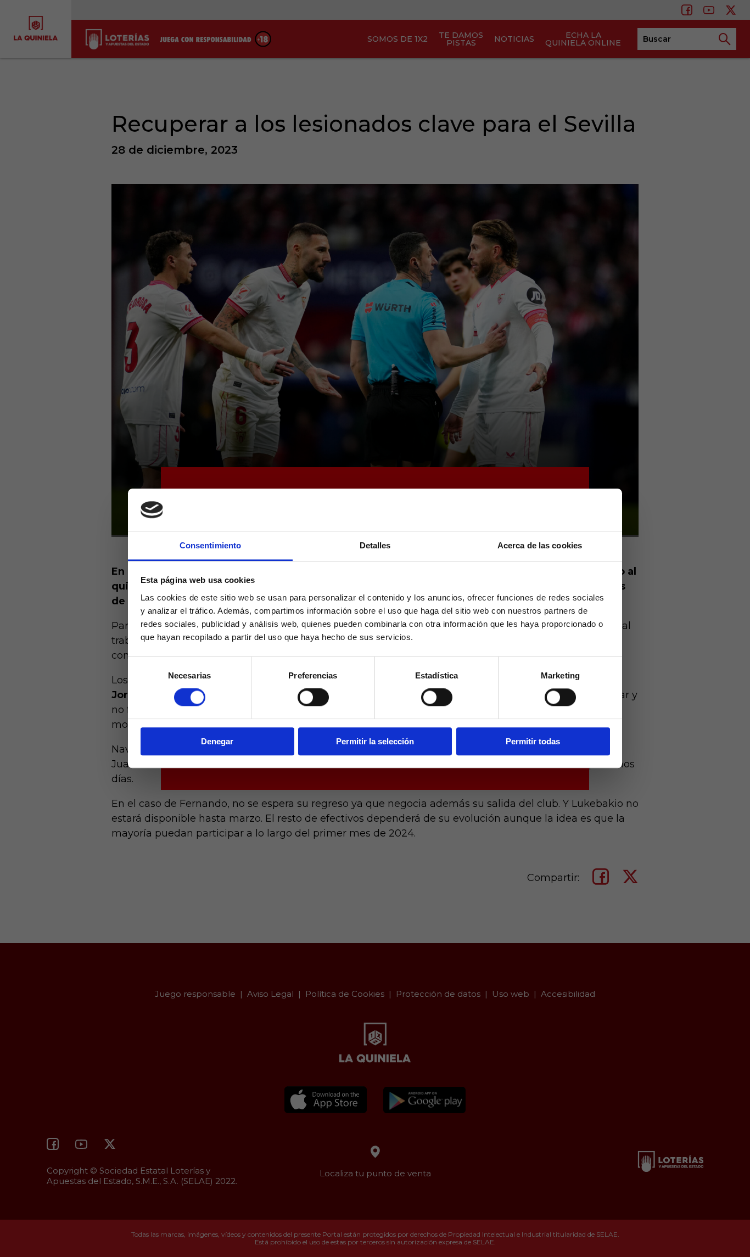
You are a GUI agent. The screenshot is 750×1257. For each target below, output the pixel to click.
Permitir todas (533, 741)
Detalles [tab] (375, 545)
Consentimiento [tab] (210, 545)
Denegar (217, 741)
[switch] (313, 697)
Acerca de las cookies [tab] (539, 545)
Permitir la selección (375, 741)
